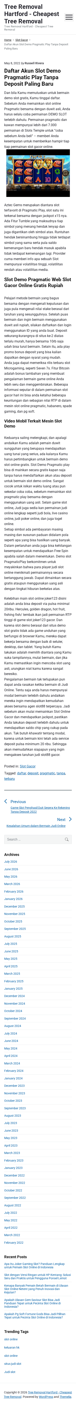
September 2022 (15, 1197)
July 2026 (10, 861)
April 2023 (11, 1145)
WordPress (46, 1396)
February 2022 (13, 1242)
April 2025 (11, 966)
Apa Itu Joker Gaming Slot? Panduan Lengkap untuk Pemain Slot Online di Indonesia (34, 1265)
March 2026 (12, 884)
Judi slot (9, 1372)
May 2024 (10, 1048)
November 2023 (14, 1093)
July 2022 (10, 1212)
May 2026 (10, 876)
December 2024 (14, 996)
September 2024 (15, 1018)
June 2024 (11, 1041)
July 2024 (10, 1033)
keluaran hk (11, 1347)
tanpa (61, 773)
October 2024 (13, 1011)
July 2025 (10, 943)
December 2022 (14, 1175)
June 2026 (11, 869)
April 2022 (11, 1227)
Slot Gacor (27, 766)
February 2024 (13, 1070)
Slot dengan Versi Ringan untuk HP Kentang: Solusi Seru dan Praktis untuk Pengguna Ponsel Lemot (37, 1276)
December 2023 (14, 1085)
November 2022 (14, 1182)
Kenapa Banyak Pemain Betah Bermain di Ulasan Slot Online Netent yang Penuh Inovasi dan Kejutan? (36, 1289)
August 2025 (12, 936)
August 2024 (12, 1026)
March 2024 (12, 1063)
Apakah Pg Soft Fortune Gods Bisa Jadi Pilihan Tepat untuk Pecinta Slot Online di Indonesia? (34, 1315)
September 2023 (15, 1108)
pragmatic (47, 773)
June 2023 (11, 1130)
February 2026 (13, 891)
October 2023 (13, 1100)
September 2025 (15, 928)
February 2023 (13, 1160)
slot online (11, 1339)
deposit (32, 773)
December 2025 (14, 906)
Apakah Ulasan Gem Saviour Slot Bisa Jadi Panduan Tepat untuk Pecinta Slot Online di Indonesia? (32, 1303)
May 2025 (10, 958)
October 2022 (13, 1190)
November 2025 (14, 914)
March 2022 (12, 1235)
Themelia (65, 1396)
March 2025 (12, 973)
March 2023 (12, 1153)
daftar (21, 773)
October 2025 (13, 921)
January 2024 (13, 1078)
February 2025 (13, 981)
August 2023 (12, 1115)
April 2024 (11, 1055)
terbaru (9, 779)
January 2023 (13, 1168)
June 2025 (11, 951)
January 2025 (13, 988)
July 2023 (10, 1123)
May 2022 (10, 1220)
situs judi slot (12, 1363)
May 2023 (10, 1138)
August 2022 (12, 1205)
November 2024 (14, 1003)
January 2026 (13, 899)
